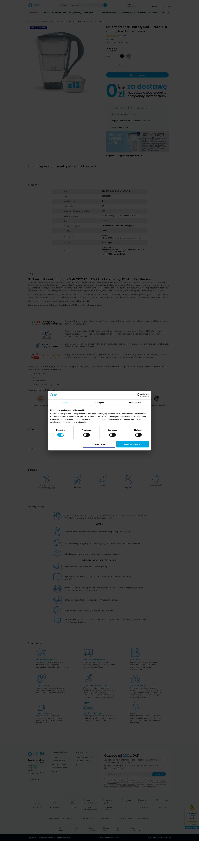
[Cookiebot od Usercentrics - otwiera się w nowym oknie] (139, 395)
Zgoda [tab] (65, 403)
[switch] (86, 435)
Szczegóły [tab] (99, 403)
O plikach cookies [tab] (134, 403)
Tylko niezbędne (99, 444)
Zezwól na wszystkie (132, 444)
